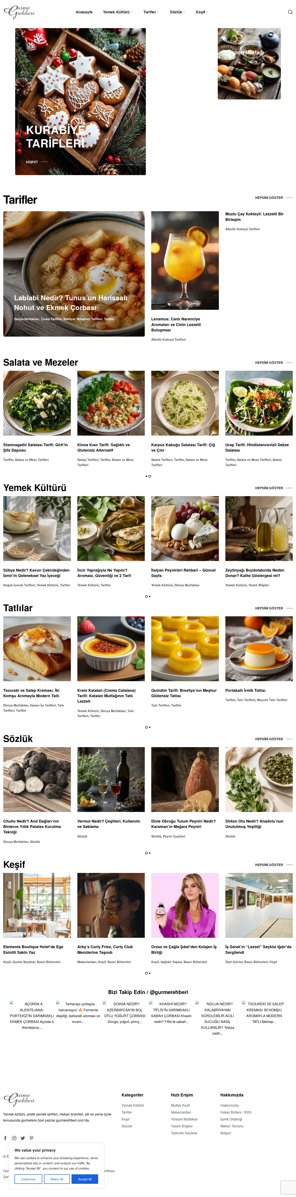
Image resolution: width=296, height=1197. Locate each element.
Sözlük (8, 836)
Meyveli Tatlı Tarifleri (124, 700)
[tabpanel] (80, 101)
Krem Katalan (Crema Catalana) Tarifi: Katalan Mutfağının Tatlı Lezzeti (254, 695)
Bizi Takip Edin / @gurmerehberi (148, 992)
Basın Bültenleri (47, 962)
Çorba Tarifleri (51, 319)
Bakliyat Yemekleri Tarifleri (82, 319)
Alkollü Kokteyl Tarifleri (168, 339)
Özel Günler (85, 962)
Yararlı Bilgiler (111, 585)
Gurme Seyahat (172, 962)
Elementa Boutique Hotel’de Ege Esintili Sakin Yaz (181, 949)
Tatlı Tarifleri (12, 705)
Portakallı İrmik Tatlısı (97, 690)
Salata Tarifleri (13, 459)
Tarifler (109, 319)
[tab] (111, 164)
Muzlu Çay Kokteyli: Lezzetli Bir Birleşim (254, 216)
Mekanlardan (234, 962)
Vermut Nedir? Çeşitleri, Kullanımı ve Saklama (256, 823)
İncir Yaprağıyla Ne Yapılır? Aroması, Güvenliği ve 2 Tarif (252, 572)
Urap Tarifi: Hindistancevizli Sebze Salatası (109, 447)
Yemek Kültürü (14, 585)
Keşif (7, 962)
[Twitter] (23, 1138)
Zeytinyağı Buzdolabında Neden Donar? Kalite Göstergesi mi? (106, 572)
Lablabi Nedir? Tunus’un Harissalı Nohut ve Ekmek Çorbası (70, 302)
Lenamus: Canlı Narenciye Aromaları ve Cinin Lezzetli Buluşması (176, 324)
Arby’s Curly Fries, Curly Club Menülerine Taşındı (253, 949)
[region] (56, 1165)
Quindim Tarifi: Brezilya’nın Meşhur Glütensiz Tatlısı (36, 692)
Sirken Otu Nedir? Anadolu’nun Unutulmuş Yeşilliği (106, 823)
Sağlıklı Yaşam (23, 962)
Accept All (85, 1179)
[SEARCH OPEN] (290, 12)
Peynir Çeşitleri (26, 836)
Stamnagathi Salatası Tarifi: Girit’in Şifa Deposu (183, 447)
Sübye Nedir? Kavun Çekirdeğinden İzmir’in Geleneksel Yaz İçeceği (184, 572)
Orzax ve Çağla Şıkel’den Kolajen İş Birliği (36, 949)
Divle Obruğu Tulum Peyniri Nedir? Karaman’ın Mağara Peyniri (35, 823)
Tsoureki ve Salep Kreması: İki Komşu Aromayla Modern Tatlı (179, 692)
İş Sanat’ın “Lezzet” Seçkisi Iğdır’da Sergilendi (110, 949)
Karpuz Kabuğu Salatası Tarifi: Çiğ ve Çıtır (35, 447)
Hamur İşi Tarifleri (191, 705)
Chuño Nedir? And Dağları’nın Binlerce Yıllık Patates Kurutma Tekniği (180, 826)
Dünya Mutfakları (26, 319)
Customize (28, 1179)
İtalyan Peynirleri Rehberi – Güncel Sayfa (35, 572)
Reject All (56, 1179)
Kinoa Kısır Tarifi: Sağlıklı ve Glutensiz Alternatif (251, 447)
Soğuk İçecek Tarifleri (167, 585)
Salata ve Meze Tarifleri (106, 459)
